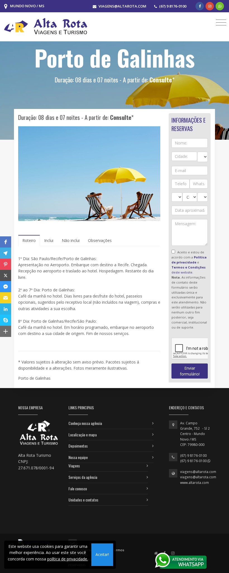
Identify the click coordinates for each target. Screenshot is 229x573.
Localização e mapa (82, 435)
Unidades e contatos (83, 500)
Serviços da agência (82, 477)
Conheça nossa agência (85, 423)
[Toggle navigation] (221, 22)
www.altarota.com (194, 482)
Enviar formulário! (190, 371)
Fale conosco (77, 488)
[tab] (29, 240)
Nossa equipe (78, 457)
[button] (5, 242)
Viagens (74, 466)
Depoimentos (78, 446)
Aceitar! (102, 554)
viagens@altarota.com (198, 471)
